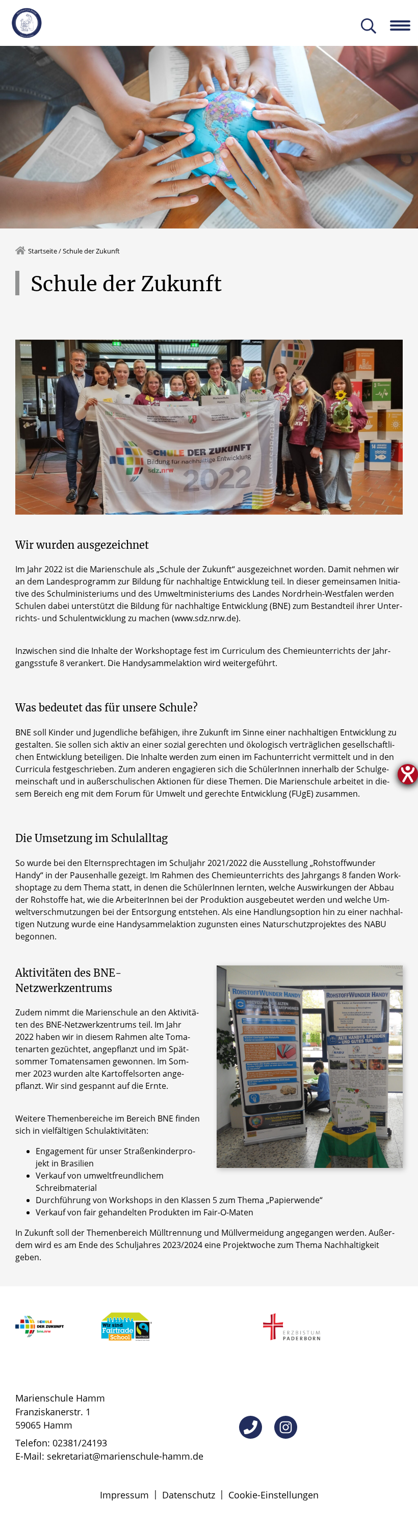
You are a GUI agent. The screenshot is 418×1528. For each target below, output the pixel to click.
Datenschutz (188, 1495)
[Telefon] (250, 1427)
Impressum (124, 1495)
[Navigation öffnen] (404, 25)
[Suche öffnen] (368, 27)
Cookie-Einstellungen (273, 1495)
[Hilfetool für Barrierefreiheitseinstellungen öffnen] (408, 774)
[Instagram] (285, 1427)
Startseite (42, 251)
